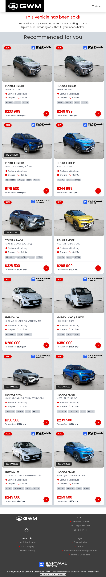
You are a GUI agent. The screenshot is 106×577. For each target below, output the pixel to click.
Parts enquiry (28, 546)
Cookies (80, 546)
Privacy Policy (80, 542)
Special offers (80, 529)
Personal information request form (80, 550)
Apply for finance (27, 542)
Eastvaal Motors (59, 571)
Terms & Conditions (80, 554)
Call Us (23, 97)
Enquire (11, 97)
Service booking (27, 550)
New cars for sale (81, 521)
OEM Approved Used (80, 525)
